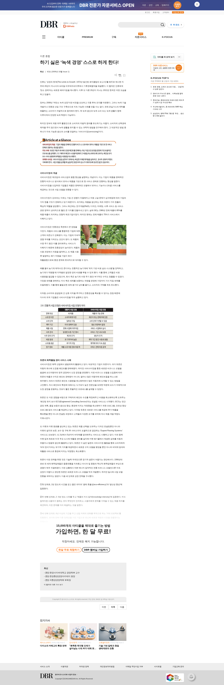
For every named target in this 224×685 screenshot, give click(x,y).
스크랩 (124, 75)
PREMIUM (87, 37)
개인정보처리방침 (107, 666)
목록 (113, 607)
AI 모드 (176, 25)
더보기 (116, 75)
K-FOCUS (167, 37)
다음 (122, 607)
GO (179, 57)
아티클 (60, 37)
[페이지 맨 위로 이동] (192, 677)
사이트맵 (157, 666)
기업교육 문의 (178, 12)
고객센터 (165, 12)
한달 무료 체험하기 (68, 549)
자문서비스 (140, 37)
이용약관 (64, 666)
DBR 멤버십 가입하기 (96, 549)
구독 (114, 37)
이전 (104, 607)
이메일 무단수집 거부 (134, 666)
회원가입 (156, 12)
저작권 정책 (84, 666)
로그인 (147, 12)
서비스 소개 (45, 666)
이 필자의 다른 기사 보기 (53, 585)
